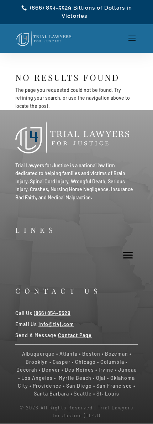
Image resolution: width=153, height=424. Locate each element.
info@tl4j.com (56, 324)
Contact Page (75, 335)
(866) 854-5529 (51, 8)
